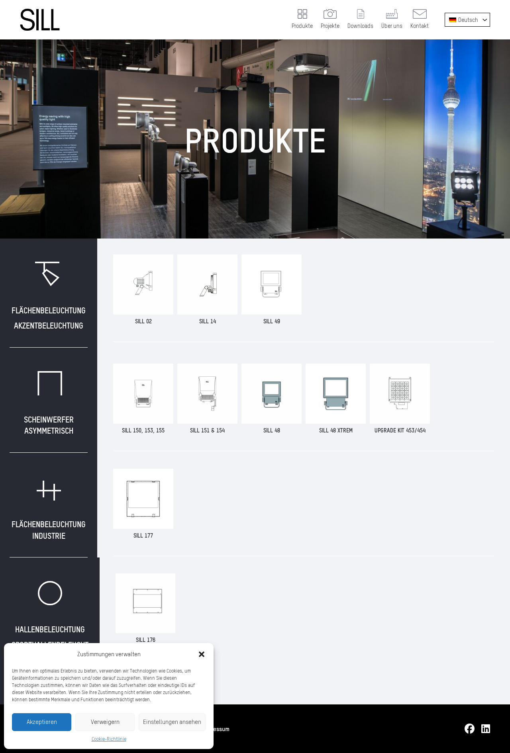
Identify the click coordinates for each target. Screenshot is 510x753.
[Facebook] (470, 728)
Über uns (391, 25)
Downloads (360, 25)
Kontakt (419, 25)
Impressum (216, 729)
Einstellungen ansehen (172, 722)
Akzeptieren (42, 722)
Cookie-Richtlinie (109, 739)
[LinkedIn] (485, 728)
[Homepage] (40, 19)
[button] (202, 654)
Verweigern (105, 722)
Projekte (330, 25)
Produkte (302, 25)
